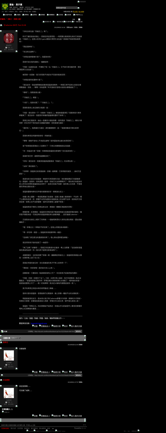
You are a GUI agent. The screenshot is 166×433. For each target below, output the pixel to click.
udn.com (83, 428)
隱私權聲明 (42, 428)
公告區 (60, 15)
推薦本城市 (20, 9)
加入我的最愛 (28, 9)
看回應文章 (48, 21)
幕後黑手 (15, 7)
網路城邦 (83, 1)
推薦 (80, 27)
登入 (125, 431)
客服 (48, 428)
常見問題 (20, 428)
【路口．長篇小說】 (14, 19)
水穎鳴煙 (9, 362)
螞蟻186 (6, 412)
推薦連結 (52, 15)
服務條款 (27, 428)
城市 (6, 11)
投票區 (34, 15)
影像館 (43, 15)
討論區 (18, 15)
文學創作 (11, 11)
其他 (16, 11)
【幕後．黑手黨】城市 (25, 11)
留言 (5, 49)
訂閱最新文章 (36, 9)
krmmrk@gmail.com (39, 323)
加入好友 (11, 49)
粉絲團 (31, 431)
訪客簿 (69, 15)
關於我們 (13, 428)
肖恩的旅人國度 (29, 7)
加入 (129, 431)
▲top (84, 425)
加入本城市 (12, 9)
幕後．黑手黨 (15, 5)
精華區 (26, 15)
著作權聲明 (34, 428)
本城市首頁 (8, 15)
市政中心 (79, 15)
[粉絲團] (27, 430)
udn (3, 11)
